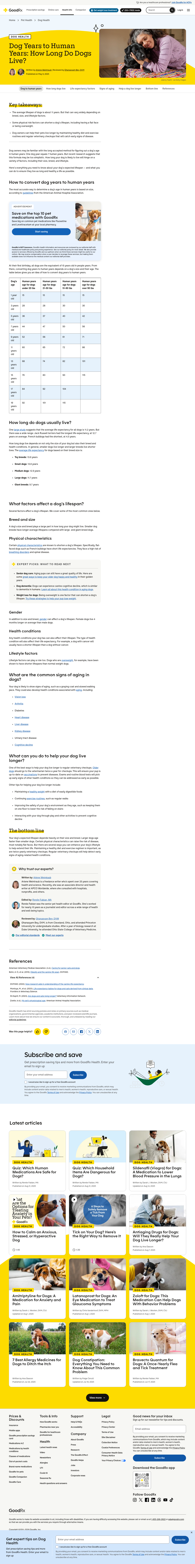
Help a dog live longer (130, 88)
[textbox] (45, 1075)
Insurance (13, 1425)
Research (75, 1450)
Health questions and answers (53, 1483)
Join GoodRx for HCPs (182, 2)
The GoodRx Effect (79, 1455)
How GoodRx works (48, 1422)
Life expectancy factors (82, 88)
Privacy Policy (85, 1092)
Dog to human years (31, 88)
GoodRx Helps (77, 1460)
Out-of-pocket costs (18, 1461)
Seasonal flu (45, 1478)
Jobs (73, 1465)
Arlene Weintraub (44, 70)
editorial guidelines (17, 1019)
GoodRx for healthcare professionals (50, 1433)
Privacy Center (108, 1427)
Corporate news (78, 1475)
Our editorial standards (28, 935)
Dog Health (44, 20)
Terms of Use (53, 1092)
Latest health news (48, 1447)
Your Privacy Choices (111, 1460)
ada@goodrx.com (176, 1519)
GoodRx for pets (16, 1471)
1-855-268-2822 (158, 1519)
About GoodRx (77, 1439)
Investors (75, 1470)
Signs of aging (106, 88)
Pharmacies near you (49, 1427)
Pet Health (26, 20)
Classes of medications (19, 1456)
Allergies (44, 1462)
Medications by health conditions (19, 1450)
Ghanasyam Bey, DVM (74, 70)
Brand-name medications (20, 1466)
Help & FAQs (76, 1422)
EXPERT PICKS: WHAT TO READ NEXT (44, 564)
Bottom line (152, 88)
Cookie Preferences (111, 1447)
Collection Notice (109, 1442)
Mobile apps (14, 1430)
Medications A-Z (16, 1443)
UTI (41, 1468)
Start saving (41, 231)
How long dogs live (56, 88)
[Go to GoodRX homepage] (12, 10)
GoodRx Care (15, 1482)
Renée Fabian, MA (42, 900)
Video (42, 1452)
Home (12, 20)
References (168, 88)
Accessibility (76, 1427)
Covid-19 (44, 1473)
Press (73, 1444)
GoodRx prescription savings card (22, 1437)
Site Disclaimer (108, 1437)
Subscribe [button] (78, 1074)
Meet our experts (55, 935)
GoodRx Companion (18, 1477)
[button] (103, 10)
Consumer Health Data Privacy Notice (112, 1454)
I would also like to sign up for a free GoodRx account (52, 1082)
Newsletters (45, 1457)
